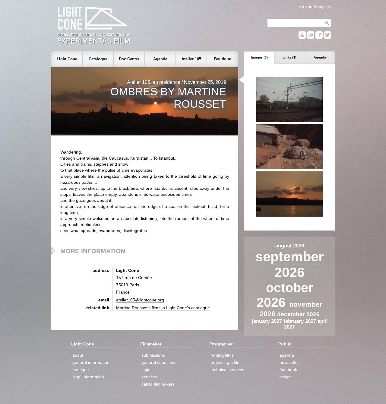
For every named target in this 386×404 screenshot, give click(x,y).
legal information (88, 376)
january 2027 (267, 321)
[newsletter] (310, 37)
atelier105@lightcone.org (140, 299)
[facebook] (319, 37)
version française (315, 6)
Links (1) (289, 57)
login (145, 369)
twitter (285, 376)
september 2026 (289, 264)
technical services (227, 369)
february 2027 (300, 321)
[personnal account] (302, 37)
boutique (80, 369)
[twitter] (327, 37)
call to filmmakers (158, 384)
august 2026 (289, 246)
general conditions (158, 362)
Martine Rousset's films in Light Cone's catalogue (163, 307)
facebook (288, 369)
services (149, 376)
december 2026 (298, 314)
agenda (287, 355)
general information (90, 362)
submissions (153, 355)
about (77, 355)
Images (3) (259, 57)
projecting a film (225, 362)
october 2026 (285, 295)
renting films (222, 355)
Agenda (320, 57)
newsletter (289, 362)
